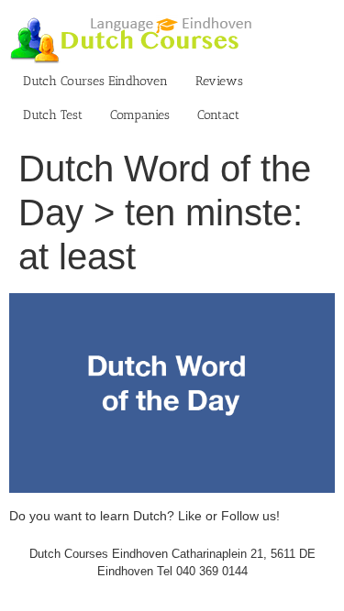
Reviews (219, 81)
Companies (140, 115)
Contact (218, 115)
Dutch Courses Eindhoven (95, 81)
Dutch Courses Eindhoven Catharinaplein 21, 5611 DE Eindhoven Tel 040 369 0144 (172, 563)
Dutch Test (53, 115)
